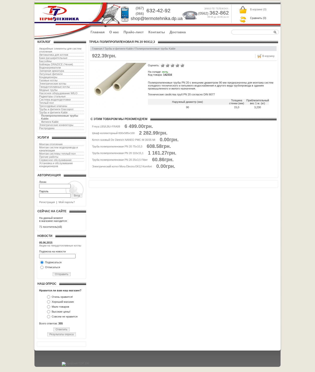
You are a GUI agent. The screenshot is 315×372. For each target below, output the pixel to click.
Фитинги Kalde (50, 121)
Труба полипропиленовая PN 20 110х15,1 (117, 153)
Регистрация (47, 202)
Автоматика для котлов (53, 54)
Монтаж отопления (51, 144)
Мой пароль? (67, 202)
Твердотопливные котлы (54, 86)
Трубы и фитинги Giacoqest (56, 109)
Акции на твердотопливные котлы (60, 245)
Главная (98, 32)
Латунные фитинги (51, 73)
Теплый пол (46, 102)
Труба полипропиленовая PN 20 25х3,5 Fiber (120, 159)
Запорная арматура (51, 70)
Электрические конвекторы (56, 125)
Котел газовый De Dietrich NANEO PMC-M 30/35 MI (123, 139)
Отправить (61, 274)
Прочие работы (48, 156)
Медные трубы (48, 90)
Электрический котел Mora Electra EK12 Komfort (122, 166)
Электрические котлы (52, 83)
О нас (114, 32)
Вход (77, 195)
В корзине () (258, 9)
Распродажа (46, 128)
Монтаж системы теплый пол (57, 153)
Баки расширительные (53, 57)
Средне (172, 65)
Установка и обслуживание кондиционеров (56, 165)
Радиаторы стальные (52, 96)
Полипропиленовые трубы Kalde (155, 48)
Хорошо (177, 65)
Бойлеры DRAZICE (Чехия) (56, 64)
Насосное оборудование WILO (58, 93)
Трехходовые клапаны (53, 106)
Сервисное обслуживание (55, 160)
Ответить (61, 329)
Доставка (178, 32)
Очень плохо (162, 65)
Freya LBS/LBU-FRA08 (106, 126)
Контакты (156, 32)
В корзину (268, 55)
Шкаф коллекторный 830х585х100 (113, 133)
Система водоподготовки (55, 99)
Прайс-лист (134, 32)
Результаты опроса (61, 334)
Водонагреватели (50, 67)
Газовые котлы (48, 80)
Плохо (167, 65)
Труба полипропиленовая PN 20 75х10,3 (117, 146)
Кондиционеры (48, 77)
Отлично (182, 65)
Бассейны (45, 61)
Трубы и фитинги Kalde (53, 112)
